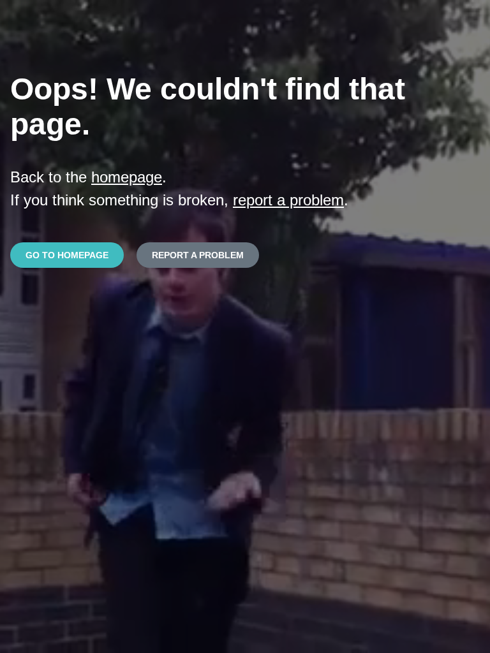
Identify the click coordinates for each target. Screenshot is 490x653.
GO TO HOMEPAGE (67, 255)
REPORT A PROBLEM (198, 255)
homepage (126, 177)
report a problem (288, 200)
